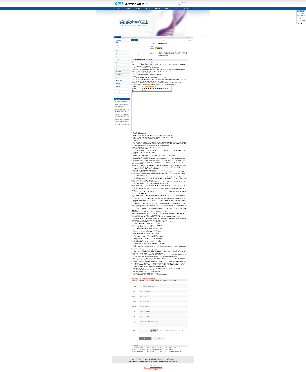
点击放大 (141, 54)
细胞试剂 (117, 96)
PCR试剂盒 (118, 83)
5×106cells (153, 278)
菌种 (117, 50)
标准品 (117, 65)
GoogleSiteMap (161, 359)
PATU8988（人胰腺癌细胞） (137, 351)
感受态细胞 (118, 77)
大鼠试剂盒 (118, 45)
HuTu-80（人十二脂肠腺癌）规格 (154, 349)
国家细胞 (117, 53)
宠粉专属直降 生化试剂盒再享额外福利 (130, 37)
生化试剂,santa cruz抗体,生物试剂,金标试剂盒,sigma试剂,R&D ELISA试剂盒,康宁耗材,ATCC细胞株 (155, 361)
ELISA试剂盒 (118, 40)
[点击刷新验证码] (154, 330)
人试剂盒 (117, 47)
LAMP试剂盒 (118, 86)
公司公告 (118, 37)
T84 (140, 278)
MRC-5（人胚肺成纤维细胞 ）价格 (154, 347)
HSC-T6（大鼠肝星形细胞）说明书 (154, 351)
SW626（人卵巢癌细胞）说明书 (138, 349)
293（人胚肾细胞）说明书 (137, 347)
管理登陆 (172, 359)
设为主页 (179, 2)
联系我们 (189, 2)
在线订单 (176, 8)
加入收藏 (184, 2)
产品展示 (147, 8)
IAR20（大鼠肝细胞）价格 (170, 347)
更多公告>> (188, 37)
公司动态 (137, 8)
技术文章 (157, 8)
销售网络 (167, 8)
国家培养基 (118, 62)
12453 (117, 42)
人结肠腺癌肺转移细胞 (146, 278)
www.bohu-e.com (164, 358)
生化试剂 (117, 68)
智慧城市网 (153, 365)
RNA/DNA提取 (119, 80)
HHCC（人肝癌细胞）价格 (170, 349)
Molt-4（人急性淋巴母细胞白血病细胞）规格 (174, 351)
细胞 (117, 89)
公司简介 (127, 8)
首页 (118, 8)
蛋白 (117, 56)
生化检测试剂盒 (119, 92)
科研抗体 (117, 59)
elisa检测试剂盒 (119, 74)
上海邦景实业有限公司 (132, 3)
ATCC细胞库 (118, 71)
